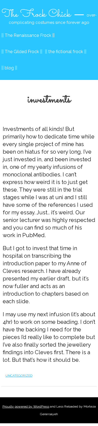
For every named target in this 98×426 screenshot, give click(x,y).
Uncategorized (18, 375)
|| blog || (9, 67)
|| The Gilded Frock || (21, 51)
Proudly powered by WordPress (25, 406)
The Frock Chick (36, 14)
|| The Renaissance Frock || (27, 35)
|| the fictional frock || (65, 51)
